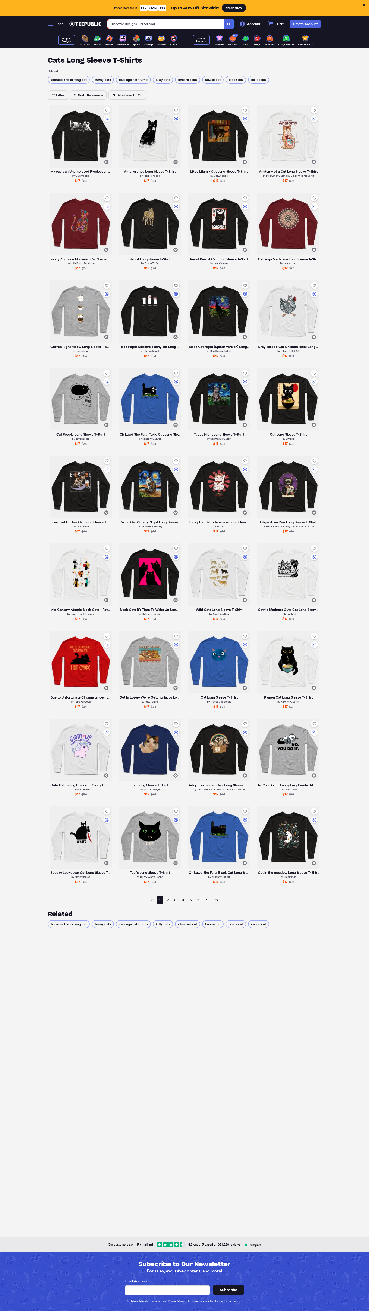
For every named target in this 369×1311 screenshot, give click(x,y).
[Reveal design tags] (106, 162)
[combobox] (165, 24)
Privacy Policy (175, 1301)
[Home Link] (85, 24)
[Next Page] (216, 900)
